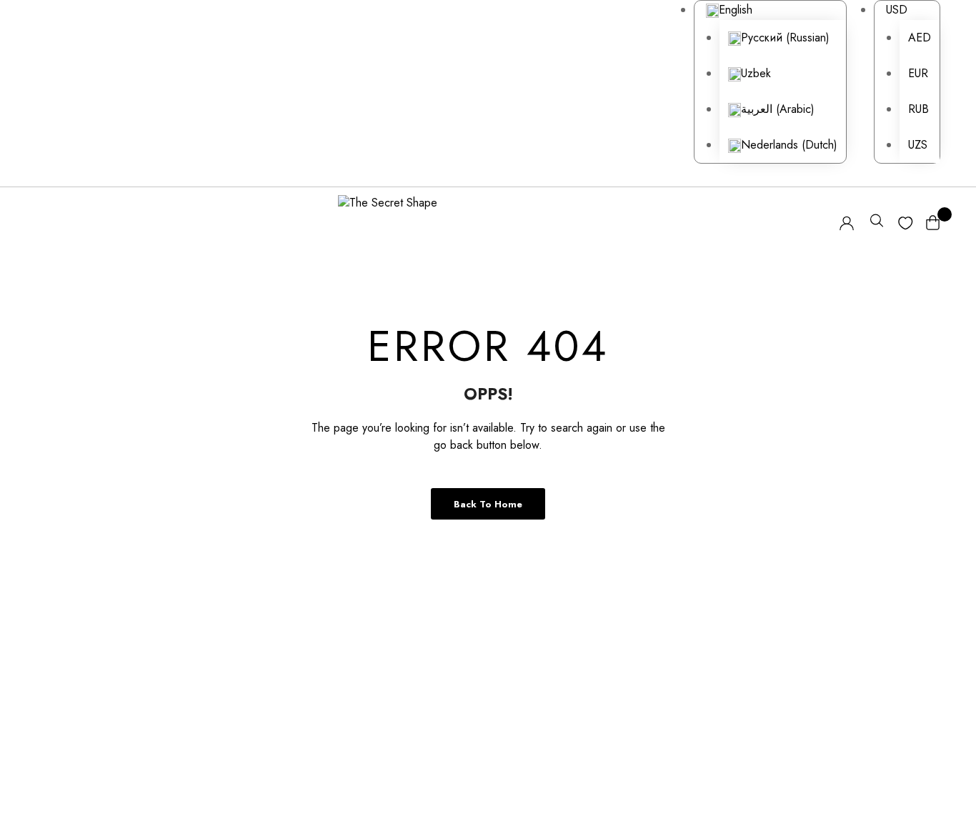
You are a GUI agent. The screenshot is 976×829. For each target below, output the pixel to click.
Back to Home (488, 504)
